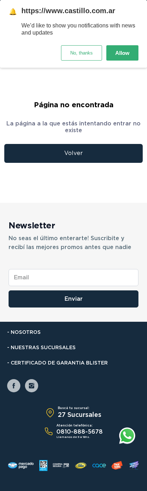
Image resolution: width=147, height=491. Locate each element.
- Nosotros (24, 332)
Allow (122, 53)
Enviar (74, 299)
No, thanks (81, 53)
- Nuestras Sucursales (41, 347)
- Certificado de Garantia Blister (57, 363)
